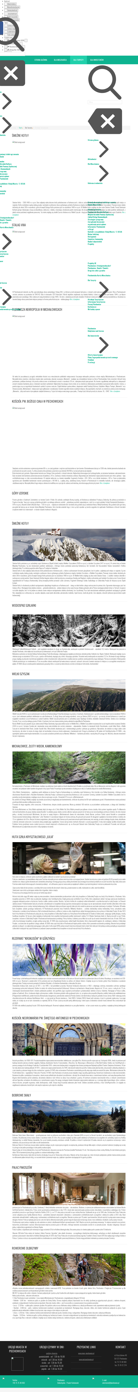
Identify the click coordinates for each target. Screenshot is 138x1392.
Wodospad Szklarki (24, 605)
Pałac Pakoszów (22, 1167)
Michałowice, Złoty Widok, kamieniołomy (37, 746)
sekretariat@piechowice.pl (110, 1382)
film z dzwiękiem (75, 299)
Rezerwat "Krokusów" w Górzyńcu (33, 938)
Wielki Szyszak (21, 674)
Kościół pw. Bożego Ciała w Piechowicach (37, 401)
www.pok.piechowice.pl (86, 1359)
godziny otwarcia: (51, 1353)
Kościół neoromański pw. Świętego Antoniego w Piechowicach (50, 1018)
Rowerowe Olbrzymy (25, 1248)
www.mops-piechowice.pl (86, 1353)
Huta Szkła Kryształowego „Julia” (32, 836)
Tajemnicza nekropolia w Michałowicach (37, 309)
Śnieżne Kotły (20, 523)
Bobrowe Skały (21, 1095)
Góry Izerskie (20, 493)
